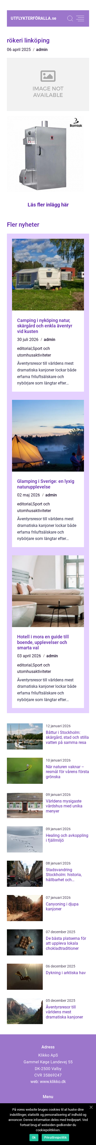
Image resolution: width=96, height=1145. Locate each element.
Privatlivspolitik (55, 1137)
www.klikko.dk (53, 1081)
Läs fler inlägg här (48, 205)
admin (42, 49)
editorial (24, 348)
